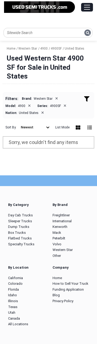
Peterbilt (59, 238)
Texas (13, 307)
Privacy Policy (63, 301)
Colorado (15, 284)
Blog (56, 295)
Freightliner (61, 215)
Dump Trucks (18, 227)
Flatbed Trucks (20, 238)
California (15, 278)
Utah (11, 312)
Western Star (63, 250)
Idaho (12, 295)
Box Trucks (17, 233)
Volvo (57, 244)
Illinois (13, 301)
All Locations (18, 324)
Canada (14, 318)
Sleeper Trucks (20, 221)
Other (57, 256)
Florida (13, 289)
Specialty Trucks (21, 244)
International (62, 221)
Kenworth (60, 227)
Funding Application (68, 289)
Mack (57, 233)
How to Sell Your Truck (70, 284)
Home (57, 278)
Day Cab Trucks (20, 215)
